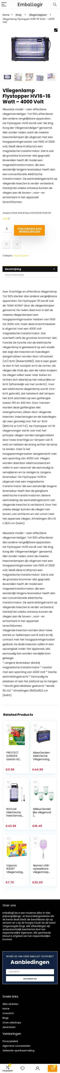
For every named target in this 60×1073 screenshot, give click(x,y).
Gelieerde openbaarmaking (18, 1050)
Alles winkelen (10, 1004)
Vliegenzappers (38, 15)
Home (6, 15)
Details (5, 218)
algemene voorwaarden (16, 1046)
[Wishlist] (22, 1068)
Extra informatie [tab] (14, 274)
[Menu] (4, 4)
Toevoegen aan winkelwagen (29, 230)
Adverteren (9, 1027)
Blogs (5, 1018)
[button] (56, 30)
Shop (19, 15)
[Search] (55, 4)
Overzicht (8, 1013)
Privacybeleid (10, 1041)
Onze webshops (11, 1022)
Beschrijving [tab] (13, 269)
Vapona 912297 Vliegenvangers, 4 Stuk (15, 870)
